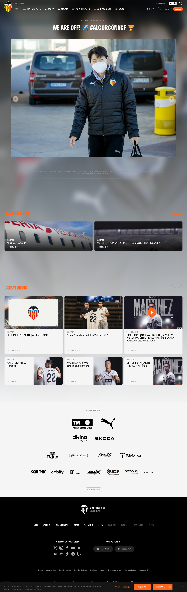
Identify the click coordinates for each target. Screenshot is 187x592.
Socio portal (165, 9)
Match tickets (62, 525)
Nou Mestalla (34, 9)
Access (178, 9)
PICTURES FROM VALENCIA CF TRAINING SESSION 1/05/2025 (129, 243)
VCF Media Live (132, 332)
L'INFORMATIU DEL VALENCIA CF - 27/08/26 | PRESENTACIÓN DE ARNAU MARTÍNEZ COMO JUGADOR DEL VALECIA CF (150, 338)
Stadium (47, 525)
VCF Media (88, 525)
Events (151, 525)
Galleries (10, 240)
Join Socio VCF (104, 9)
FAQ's (40, 570)
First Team (11, 332)
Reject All (142, 587)
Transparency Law (115, 570)
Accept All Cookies (163, 587)
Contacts (93, 570)
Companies (138, 525)
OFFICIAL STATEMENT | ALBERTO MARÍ (27, 335)
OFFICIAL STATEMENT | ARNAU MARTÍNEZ (138, 364)
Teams (35, 525)
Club (100, 525)
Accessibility (144, 570)
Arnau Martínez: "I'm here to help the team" (78, 364)
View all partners (93, 489)
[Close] (183, 587)
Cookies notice (65, 570)
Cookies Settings (80, 570)
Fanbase (124, 525)
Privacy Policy (130, 570)
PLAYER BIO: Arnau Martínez (16, 364)
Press (102, 570)
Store (51, 9)
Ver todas (176, 212)
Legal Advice (51, 570)
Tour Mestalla (82, 9)
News (121, 9)
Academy (112, 525)
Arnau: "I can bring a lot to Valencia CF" (87, 335)
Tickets (64, 9)
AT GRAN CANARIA (17, 243)
